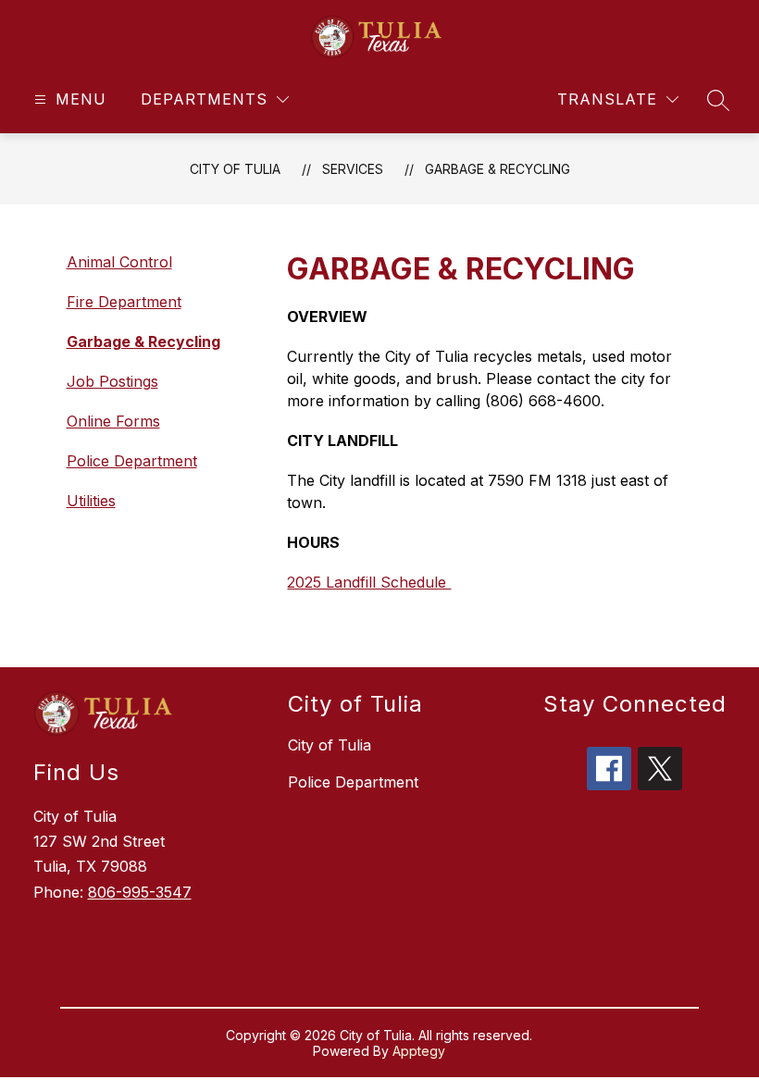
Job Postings (112, 381)
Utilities (91, 500)
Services (352, 169)
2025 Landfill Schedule (369, 582)
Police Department (132, 461)
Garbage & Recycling (497, 169)
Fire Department (124, 301)
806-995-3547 (140, 892)
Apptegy (418, 1051)
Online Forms (113, 421)
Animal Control (119, 262)
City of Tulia (235, 169)
